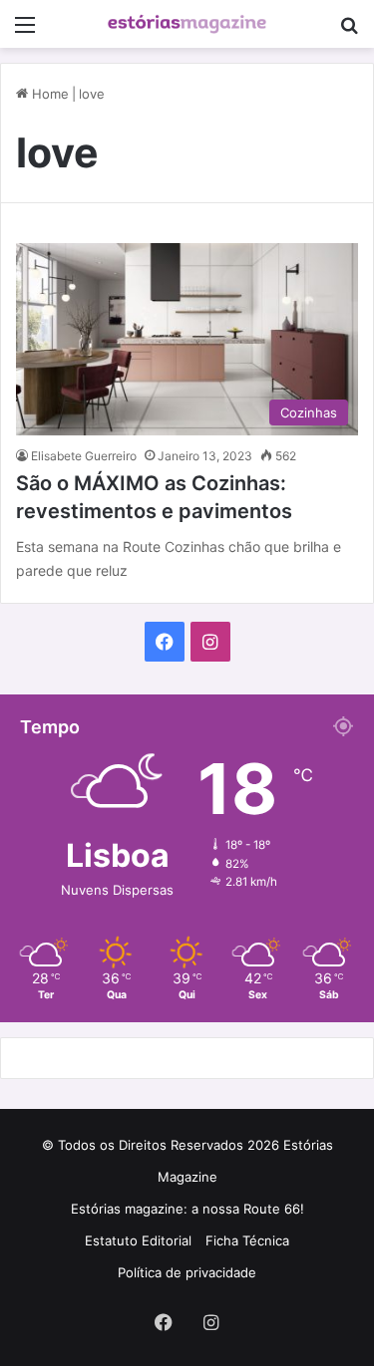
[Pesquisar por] (349, 31)
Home (48, 94)
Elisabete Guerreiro (84, 455)
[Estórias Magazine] (187, 24)
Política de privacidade (187, 1272)
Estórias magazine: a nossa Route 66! (187, 1209)
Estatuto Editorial (138, 1240)
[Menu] (25, 31)
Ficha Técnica (247, 1240)
